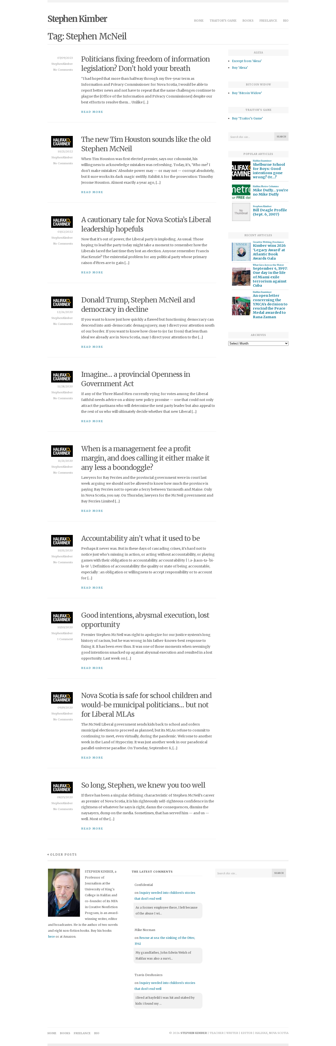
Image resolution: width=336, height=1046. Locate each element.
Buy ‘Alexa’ (240, 67)
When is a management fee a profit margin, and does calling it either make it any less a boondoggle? (145, 458)
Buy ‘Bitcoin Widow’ (247, 93)
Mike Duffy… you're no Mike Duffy (270, 192)
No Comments (63, 69)
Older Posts (63, 854)
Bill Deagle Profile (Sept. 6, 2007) (270, 212)
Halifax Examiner (262, 161)
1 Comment (65, 639)
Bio (286, 20)
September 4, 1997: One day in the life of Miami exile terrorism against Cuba (270, 277)
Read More (92, 112)
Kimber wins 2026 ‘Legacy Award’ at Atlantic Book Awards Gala (269, 252)
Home (199, 20)
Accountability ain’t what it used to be (140, 538)
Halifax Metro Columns (266, 186)
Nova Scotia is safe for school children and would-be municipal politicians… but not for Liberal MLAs (146, 705)
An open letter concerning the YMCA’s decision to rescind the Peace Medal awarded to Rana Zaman (270, 306)
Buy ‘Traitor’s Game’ (247, 118)
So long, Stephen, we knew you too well (143, 785)
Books (248, 20)
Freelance (268, 20)
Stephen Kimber (77, 19)
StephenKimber (62, 64)
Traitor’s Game (223, 20)
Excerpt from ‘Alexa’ (247, 61)
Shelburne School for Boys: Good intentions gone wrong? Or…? (269, 171)
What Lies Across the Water (268, 265)
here (51, 936)
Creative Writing (262, 242)
